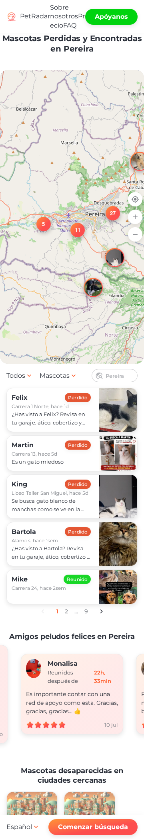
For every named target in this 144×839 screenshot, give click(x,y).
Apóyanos (111, 16)
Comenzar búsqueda (93, 827)
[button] (38, 219)
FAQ (69, 25)
